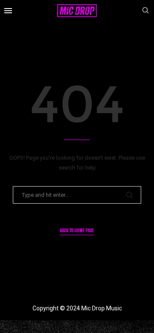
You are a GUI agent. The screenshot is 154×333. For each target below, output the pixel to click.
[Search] (145, 10)
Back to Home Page (77, 231)
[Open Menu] (8, 11)
